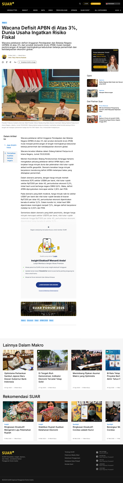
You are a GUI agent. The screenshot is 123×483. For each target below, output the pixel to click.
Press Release (61, 10)
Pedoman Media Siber (72, 455)
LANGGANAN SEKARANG (48, 285)
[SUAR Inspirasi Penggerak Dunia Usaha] (8, 3)
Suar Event (85, 10)
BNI (100, 116)
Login (86, 3)
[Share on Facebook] (7, 62)
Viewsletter (12, 10)
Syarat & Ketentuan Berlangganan (48, 290)
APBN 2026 (44, 320)
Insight (25, 10)
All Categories (101, 10)
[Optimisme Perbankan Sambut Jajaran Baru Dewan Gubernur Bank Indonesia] (18, 360)
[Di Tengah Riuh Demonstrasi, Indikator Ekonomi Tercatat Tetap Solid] (52, 360)
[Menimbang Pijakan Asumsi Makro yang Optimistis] (86, 360)
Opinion (74, 10)
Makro (4, 23)
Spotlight (76, 424)
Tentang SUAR (69, 452)
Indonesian (111, 3)
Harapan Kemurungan (106, 92)
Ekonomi (30, 320)
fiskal (36, 320)
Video (50, 10)
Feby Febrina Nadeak (19, 57)
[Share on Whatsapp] (3, 62)
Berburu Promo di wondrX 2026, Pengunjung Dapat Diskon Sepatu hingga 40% (109, 119)
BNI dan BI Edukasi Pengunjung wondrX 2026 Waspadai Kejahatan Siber (110, 109)
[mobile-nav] (80, 3)
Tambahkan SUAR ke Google (28, 62)
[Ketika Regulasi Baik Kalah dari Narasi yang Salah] (92, 83)
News (35, 10)
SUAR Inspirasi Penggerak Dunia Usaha (20, 480)
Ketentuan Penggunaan (72, 458)
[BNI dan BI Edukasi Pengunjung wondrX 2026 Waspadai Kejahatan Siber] (92, 109)
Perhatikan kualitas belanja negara (11, 156)
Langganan (96, 3)
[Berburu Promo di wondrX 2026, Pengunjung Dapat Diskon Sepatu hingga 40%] (92, 119)
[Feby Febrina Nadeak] (4, 56)
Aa (15, 62)
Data (43, 10)
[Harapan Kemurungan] (92, 93)
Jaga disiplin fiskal (11, 146)
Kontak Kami (69, 464)
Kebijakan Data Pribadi (72, 461)
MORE (117, 10)
